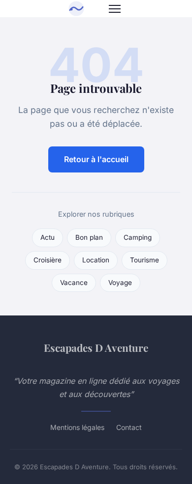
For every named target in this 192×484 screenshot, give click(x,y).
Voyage (120, 282)
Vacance (74, 282)
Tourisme (144, 260)
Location (95, 260)
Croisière (47, 260)
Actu (47, 237)
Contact (129, 427)
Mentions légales (77, 427)
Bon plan (89, 237)
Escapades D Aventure (96, 347)
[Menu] (115, 9)
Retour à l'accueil (96, 159)
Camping (138, 237)
